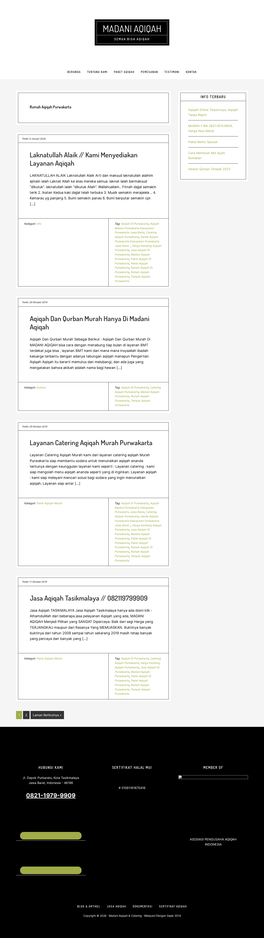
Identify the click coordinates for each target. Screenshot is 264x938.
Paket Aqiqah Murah (49, 503)
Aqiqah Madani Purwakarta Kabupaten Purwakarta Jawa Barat (137, 228)
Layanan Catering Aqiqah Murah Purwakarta (91, 442)
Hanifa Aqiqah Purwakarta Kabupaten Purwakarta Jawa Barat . (137, 241)
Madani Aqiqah (132, 28)
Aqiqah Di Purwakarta (135, 223)
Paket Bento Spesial (202, 142)
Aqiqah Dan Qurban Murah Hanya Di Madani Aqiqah (89, 322)
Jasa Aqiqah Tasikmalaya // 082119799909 (89, 597)
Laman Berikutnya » (47, 716)
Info (39, 223)
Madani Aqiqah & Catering (125, 915)
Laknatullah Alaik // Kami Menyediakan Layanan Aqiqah (84, 158)
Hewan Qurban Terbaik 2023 (209, 169)
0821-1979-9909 (51, 795)
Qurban (41, 387)
